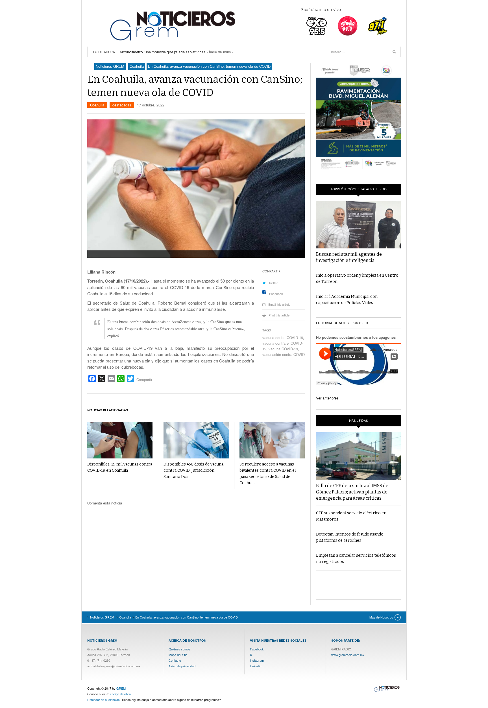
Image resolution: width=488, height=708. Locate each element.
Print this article (279, 315)
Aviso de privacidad (182, 666)
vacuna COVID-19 (283, 348)
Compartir (144, 379)
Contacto (175, 660)
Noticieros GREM (172, 25)
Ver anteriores (327, 398)
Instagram (257, 660)
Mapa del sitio (178, 654)
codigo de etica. (121, 694)
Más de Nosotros (381, 617)
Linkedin (255, 666)
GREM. (121, 688)
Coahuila (97, 105)
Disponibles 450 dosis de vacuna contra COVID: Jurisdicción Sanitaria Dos (193, 470)
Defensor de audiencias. (104, 699)
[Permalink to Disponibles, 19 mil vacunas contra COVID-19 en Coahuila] (119, 440)
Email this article (279, 304)
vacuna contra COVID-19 (282, 337)
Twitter (273, 283)
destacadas (121, 105)
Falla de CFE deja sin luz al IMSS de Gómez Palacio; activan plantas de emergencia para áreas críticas (352, 492)
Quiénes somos (179, 649)
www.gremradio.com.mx (347, 654)
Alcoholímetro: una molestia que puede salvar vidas (163, 52)
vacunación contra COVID (283, 354)
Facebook (276, 293)
